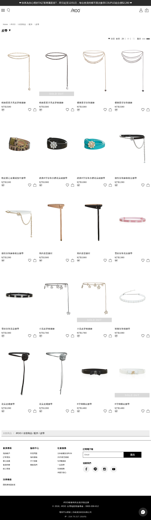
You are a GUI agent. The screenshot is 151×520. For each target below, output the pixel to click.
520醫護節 (62, 461)
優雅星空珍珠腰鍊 (86, 102)
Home (5, 24)
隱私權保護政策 (9, 485)
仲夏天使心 (62, 472)
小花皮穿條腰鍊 (47, 329)
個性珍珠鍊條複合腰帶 (126, 178)
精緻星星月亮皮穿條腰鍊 (13, 102)
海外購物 (33, 457)
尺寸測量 (33, 461)
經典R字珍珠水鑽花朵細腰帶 (53, 178)
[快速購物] (34, 109)
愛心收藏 (6, 461)
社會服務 (61, 469)
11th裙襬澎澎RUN (65, 453)
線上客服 (6, 469)
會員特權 (6, 465)
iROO (12, 24)
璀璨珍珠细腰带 (122, 329)
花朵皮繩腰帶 (8, 404)
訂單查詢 (6, 457)
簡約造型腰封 (45, 253)
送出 (132, 454)
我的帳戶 (6, 453)
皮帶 (37, 24)
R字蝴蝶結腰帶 (84, 404)
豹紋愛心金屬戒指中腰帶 (13, 178)
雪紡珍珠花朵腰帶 (123, 253)
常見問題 (33, 453)
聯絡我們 (33, 465)
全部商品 (22, 24)
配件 (31, 24)
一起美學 (61, 465)
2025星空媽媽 (63, 457)
